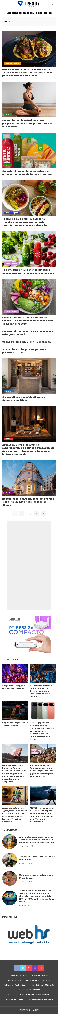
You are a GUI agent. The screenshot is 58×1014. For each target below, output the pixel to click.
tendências (11, 263)
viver (8, 114)
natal (8, 439)
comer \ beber (13, 63)
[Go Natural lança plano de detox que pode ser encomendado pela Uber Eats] (29, 150)
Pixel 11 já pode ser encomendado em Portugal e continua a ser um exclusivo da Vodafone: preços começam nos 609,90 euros (42, 731)
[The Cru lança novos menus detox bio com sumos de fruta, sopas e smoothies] (29, 249)
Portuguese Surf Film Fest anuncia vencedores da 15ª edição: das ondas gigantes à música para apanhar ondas (42, 770)
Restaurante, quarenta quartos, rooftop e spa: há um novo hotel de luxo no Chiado (28, 502)
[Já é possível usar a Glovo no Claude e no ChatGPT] (9, 860)
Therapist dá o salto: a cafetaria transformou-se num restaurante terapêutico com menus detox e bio (25, 222)
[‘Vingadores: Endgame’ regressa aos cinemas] (15, 673)
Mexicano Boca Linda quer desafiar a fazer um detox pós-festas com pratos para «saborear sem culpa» (27, 72)
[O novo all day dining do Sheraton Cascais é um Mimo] (29, 376)
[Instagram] (35, 968)
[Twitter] (23, 968)
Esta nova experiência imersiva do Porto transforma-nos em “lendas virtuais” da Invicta (41, 691)
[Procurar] (54, 4)
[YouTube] (41, 968)
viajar (8, 492)
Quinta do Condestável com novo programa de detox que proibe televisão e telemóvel (28, 123)
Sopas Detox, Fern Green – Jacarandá (26, 342)
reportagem (12, 213)
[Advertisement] (29, 565)
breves (9, 391)
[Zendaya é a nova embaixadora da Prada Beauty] (9, 878)
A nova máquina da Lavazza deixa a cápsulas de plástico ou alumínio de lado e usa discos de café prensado (37, 840)
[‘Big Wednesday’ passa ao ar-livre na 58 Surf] (15, 710)
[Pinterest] (29, 968)
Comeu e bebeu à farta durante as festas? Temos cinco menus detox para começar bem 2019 (28, 320)
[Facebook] (17, 968)
